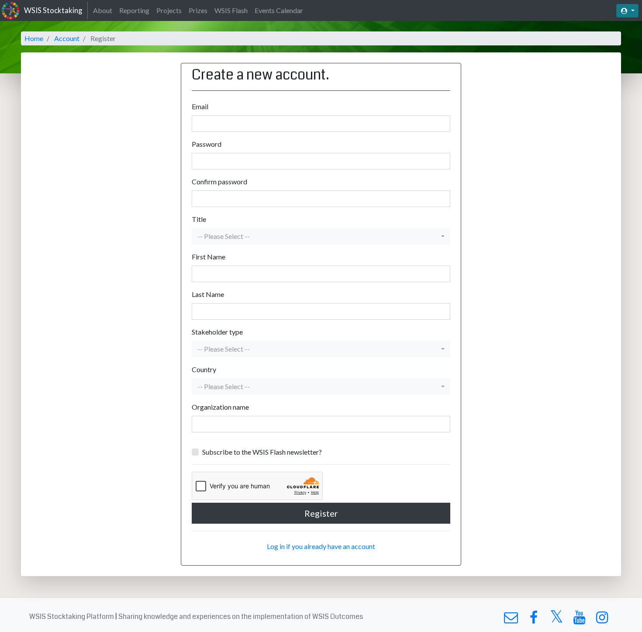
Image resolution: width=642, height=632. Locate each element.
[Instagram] (602, 619)
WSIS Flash (231, 10)
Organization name (220, 407)
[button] (321, 236)
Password (206, 144)
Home (33, 38)
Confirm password (219, 181)
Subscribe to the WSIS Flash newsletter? (262, 452)
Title (199, 219)
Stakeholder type (217, 332)
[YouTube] (579, 619)
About (102, 10)
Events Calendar (279, 10)
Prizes (198, 10)
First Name (208, 256)
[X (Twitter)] (557, 619)
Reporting (134, 10)
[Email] (511, 619)
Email (200, 106)
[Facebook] (533, 619)
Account (66, 38)
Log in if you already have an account (321, 546)
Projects (169, 10)
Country (204, 369)
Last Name (208, 294)
